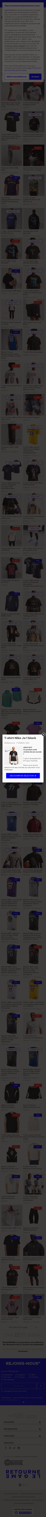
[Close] (43, 734)
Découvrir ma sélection (22, 776)
